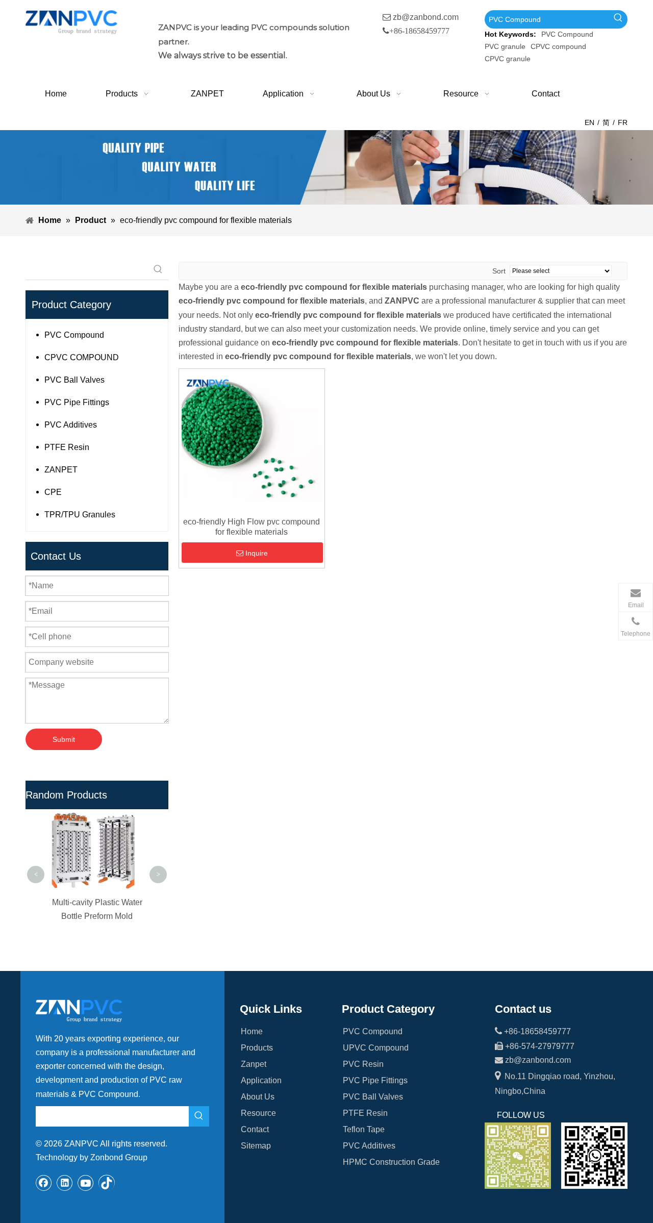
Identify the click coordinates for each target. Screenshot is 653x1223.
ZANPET (61, 469)
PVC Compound (567, 34)
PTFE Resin (66, 447)
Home (252, 1031)
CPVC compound (558, 46)
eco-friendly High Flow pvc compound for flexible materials (251, 526)
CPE (53, 492)
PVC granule (505, 46)
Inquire (256, 553)
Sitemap (256, 1145)
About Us (257, 1096)
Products (257, 1047)
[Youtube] (86, 1183)
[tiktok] (106, 1183)
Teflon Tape (364, 1129)
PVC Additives (70, 424)
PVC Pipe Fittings (76, 402)
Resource (258, 1113)
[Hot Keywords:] (618, 19)
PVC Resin (363, 1064)
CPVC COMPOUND (81, 357)
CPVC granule (508, 59)
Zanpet (253, 1064)
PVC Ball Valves (74, 380)
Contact (255, 1129)
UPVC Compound (376, 1047)
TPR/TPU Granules (79, 514)
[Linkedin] (65, 1183)
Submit (64, 739)
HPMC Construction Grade (391, 1162)
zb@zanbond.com (426, 17)
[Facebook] (44, 1183)
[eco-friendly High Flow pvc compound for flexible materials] (252, 441)
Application (261, 1080)
